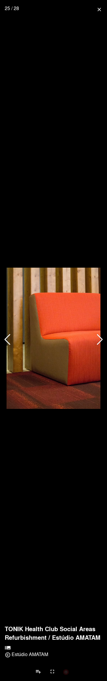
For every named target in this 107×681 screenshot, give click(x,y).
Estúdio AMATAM (76, 637)
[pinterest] (66, 671)
